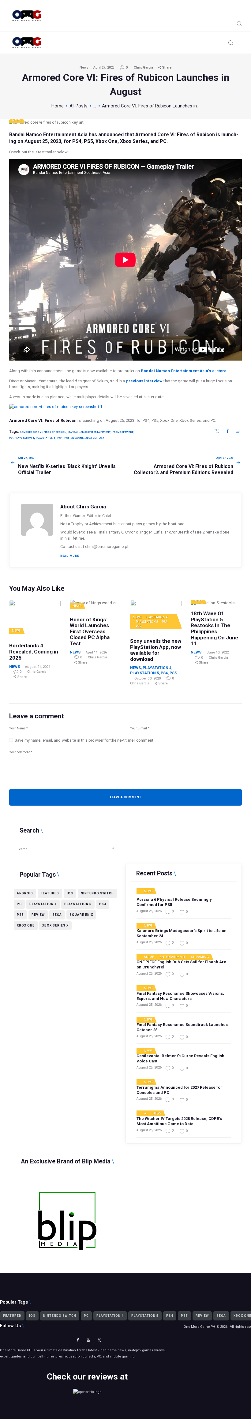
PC (11, 437)
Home (57, 106)
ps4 (59, 437)
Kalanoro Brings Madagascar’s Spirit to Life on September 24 (182, 933)
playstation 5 (45, 437)
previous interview (144, 381)
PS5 (138, 626)
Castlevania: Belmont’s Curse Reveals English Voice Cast (180, 1058)
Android (25, 893)
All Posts (78, 106)
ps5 (66, 437)
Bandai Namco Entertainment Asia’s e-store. (184, 371)
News (84, 67)
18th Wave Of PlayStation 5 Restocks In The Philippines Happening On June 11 (214, 628)
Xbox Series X (94, 437)
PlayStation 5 (147, 621)
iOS (70, 893)
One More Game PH (199, 1326)
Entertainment (172, 957)
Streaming (200, 957)
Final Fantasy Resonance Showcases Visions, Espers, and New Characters (180, 996)
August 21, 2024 (37, 667)
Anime (149, 957)
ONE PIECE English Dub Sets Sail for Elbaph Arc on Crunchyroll (181, 964)
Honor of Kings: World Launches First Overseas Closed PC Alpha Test (90, 632)
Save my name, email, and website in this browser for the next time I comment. (84, 740)
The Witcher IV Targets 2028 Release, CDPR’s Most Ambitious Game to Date (179, 1121)
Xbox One (77, 437)
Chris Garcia (144, 67)
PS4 (164, 621)
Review (38, 914)
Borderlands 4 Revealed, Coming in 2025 (33, 652)
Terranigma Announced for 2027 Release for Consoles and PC (179, 1090)
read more (69, 556)
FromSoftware (122, 431)
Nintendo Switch (97, 893)
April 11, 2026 (96, 652)
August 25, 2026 (149, 911)
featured (50, 893)
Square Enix (81, 914)
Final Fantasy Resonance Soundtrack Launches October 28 (182, 1027)
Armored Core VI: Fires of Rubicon (175, 134)
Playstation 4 (156, 617)
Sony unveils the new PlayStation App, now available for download (155, 650)
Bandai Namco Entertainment (89, 431)
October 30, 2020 (147, 678)
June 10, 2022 (218, 652)
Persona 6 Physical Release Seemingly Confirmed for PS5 (174, 902)
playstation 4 (24, 437)
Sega (57, 914)
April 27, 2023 (103, 67)
